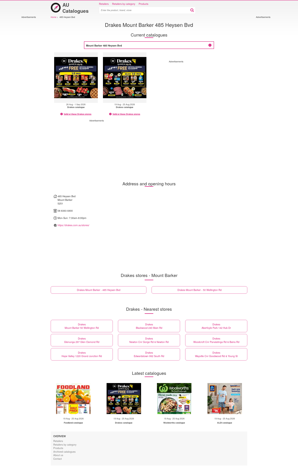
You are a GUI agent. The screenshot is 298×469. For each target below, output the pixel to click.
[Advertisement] (31, 70)
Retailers (104, 4)
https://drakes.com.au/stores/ (73, 225)
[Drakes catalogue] (124, 398)
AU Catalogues (75, 8)
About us (58, 455)
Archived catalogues (64, 451)
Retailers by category (123, 4)
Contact (57, 458)
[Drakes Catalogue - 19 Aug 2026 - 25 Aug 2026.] (125, 77)
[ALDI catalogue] (224, 398)
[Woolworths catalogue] (174, 398)
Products (143, 4)
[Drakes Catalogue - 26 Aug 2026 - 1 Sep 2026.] (76, 77)
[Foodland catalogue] (73, 398)
